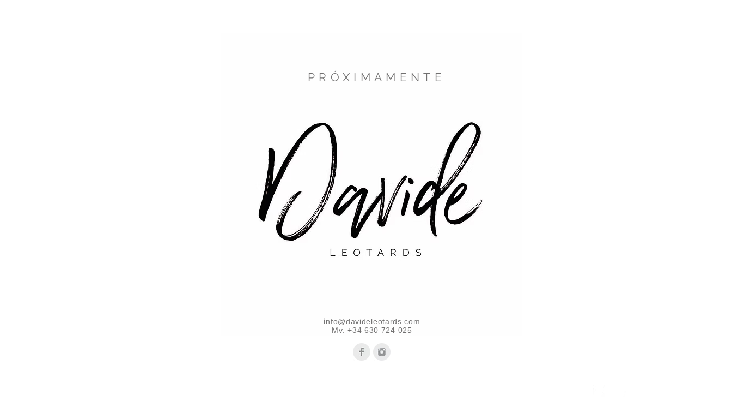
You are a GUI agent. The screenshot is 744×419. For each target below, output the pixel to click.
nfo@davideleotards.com (373, 321)
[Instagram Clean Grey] (382, 352)
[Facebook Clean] (599, 391)
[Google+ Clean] (621, 391)
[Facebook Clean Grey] (361, 352)
